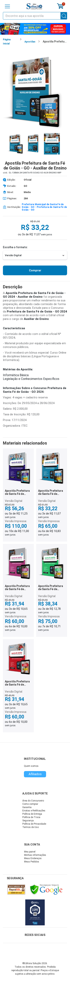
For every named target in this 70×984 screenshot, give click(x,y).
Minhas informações (35, 855)
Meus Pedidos (31, 861)
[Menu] (7, 6)
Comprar (35, 270)
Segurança (28, 820)
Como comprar (30, 804)
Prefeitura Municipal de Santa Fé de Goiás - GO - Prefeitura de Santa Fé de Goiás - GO (44, 207)
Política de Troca (31, 817)
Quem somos (31, 766)
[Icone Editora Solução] (34, 6)
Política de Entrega (32, 814)
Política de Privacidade (34, 824)
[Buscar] (64, 15)
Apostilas (29, 41)
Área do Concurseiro (33, 801)
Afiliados (35, 774)
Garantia (27, 807)
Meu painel (29, 852)
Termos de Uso (30, 827)
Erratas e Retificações (33, 810)
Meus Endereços (33, 858)
